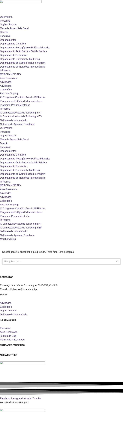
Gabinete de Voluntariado (13, 120)
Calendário (6, 89)
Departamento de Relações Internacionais (22, 66)
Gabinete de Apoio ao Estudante (17, 124)
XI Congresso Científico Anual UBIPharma (22, 97)
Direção (4, 32)
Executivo (5, 36)
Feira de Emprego (9, 93)
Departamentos (8, 40)
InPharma (5, 70)
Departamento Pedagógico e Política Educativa (25, 47)
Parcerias (5, 20)
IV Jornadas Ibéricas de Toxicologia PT (21, 112)
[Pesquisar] (117, 261)
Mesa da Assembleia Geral (14, 28)
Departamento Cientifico (13, 43)
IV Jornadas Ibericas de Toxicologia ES (21, 116)
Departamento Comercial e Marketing (20, 59)
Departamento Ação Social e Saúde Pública (23, 51)
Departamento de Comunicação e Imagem (22, 63)
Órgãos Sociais (8, 24)
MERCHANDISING (10, 74)
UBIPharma (6, 17)
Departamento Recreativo (13, 55)
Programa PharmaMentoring (15, 105)
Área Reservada (8, 78)
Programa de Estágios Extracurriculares (21, 101)
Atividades (5, 82)
